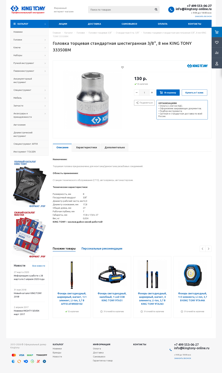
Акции (63, 24)
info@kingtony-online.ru (194, 8)
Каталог (23, 24)
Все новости (38, 266)
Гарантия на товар (103, 360)
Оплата (162, 24)
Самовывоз (129, 24)
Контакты (194, 24)
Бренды (57, 352)
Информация (101, 344)
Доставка (94, 24)
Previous (203, 249)
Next (208, 249)
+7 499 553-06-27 (199, 5)
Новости (57, 356)
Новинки (57, 348)
